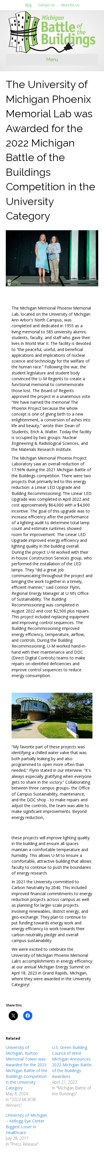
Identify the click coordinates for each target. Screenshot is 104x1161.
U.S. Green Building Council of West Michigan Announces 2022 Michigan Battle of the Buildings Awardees (72, 1062)
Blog (28, 5)
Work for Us (70, 5)
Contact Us (46, 5)
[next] (78, 724)
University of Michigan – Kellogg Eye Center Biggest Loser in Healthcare (26, 1123)
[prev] (26, 724)
